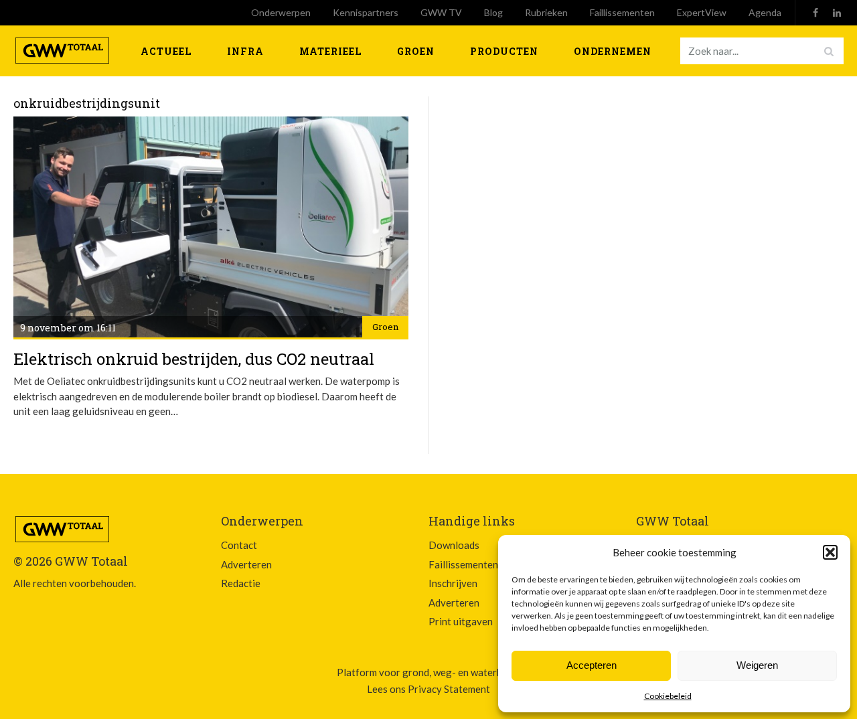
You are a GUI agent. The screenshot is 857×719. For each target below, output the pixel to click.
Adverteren (246, 564)
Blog (493, 12)
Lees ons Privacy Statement (428, 689)
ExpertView (701, 12)
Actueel (166, 51)
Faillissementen (622, 12)
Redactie (240, 583)
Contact (239, 545)
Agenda (765, 12)
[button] (830, 552)
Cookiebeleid (668, 696)
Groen (416, 51)
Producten (504, 51)
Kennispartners (365, 12)
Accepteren (591, 665)
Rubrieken (546, 12)
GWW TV (441, 12)
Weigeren (757, 665)
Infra (245, 51)
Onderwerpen (281, 12)
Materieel (330, 51)
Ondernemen (612, 51)
